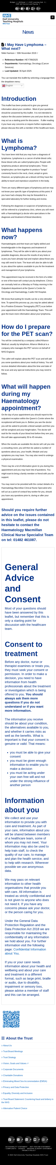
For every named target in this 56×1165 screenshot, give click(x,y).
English (9, 85)
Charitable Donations (13, 1075)
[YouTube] (33, 9)
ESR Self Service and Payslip (27, 4)
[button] (53, 17)
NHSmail (22, 2)
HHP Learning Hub (36, 2)
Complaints (11, 1148)
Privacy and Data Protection (16, 1087)
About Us (7, 1045)
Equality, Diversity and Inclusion (18, 1093)
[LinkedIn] (28, 9)
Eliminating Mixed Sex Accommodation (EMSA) (25, 1081)
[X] (23, 9)
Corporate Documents (13, 1069)
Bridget (12, 2)
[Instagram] (38, 9)
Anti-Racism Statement (40, 1147)
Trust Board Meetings (13, 1051)
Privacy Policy (29, 1150)
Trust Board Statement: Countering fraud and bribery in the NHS (27, 1100)
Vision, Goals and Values (14, 1063)
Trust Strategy (9, 1057)
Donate (21, 1148)
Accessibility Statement (16, 1147)
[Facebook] (17, 9)
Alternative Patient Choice (15, 1108)
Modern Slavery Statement (39, 1148)
